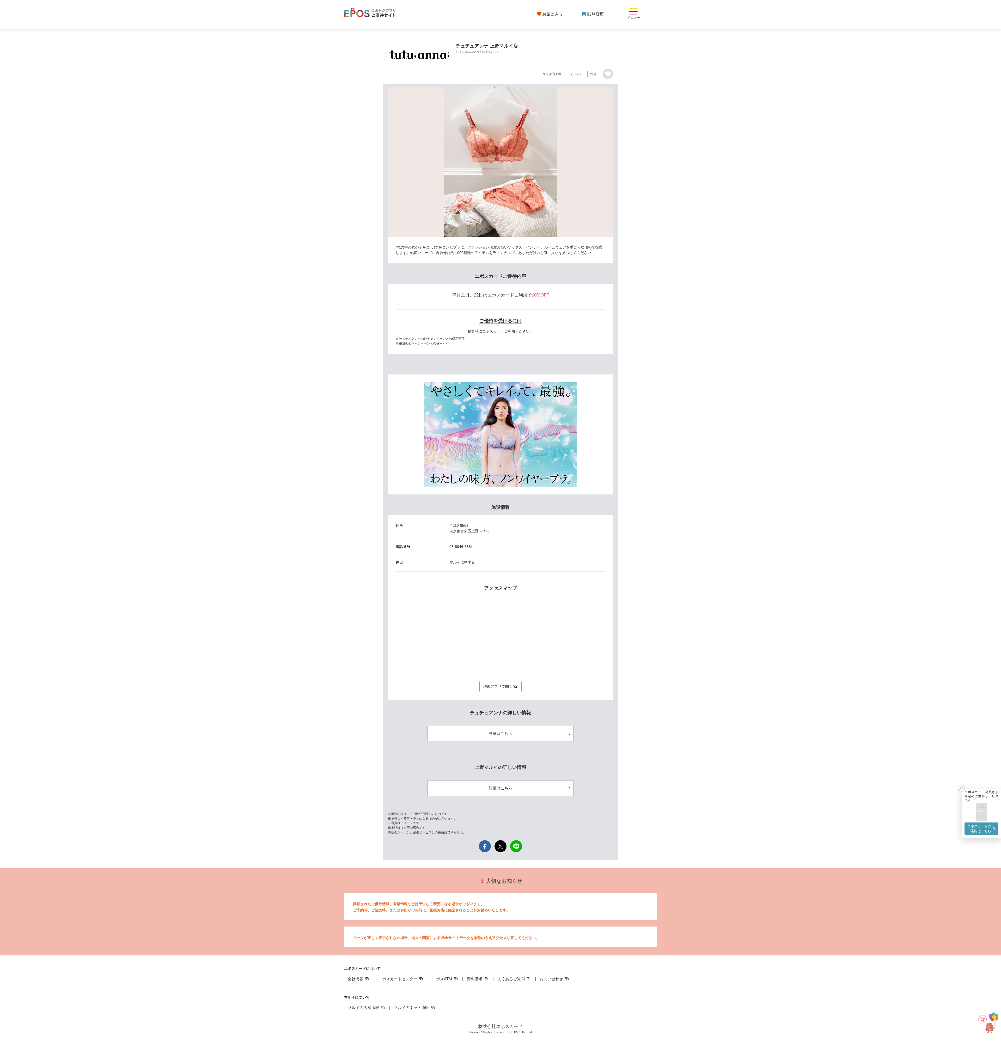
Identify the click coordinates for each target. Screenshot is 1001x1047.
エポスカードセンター (398, 979)
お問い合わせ (552, 979)
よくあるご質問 (511, 979)
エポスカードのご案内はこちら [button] (979, 828)
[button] (981, 812)
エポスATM (442, 979)
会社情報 (356, 979)
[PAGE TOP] (986, 1021)
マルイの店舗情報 (364, 1007)
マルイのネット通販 (412, 1007)
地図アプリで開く (497, 686)
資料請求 (475, 979)
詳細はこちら (500, 733)
